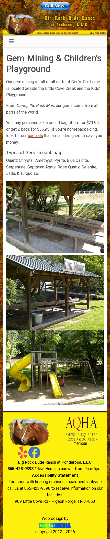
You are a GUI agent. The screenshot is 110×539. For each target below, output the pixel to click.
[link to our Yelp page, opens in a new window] (22, 455)
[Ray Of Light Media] (55, 525)
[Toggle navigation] (11, 41)
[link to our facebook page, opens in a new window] (34, 455)
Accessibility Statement (55, 475)
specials (35, 135)
